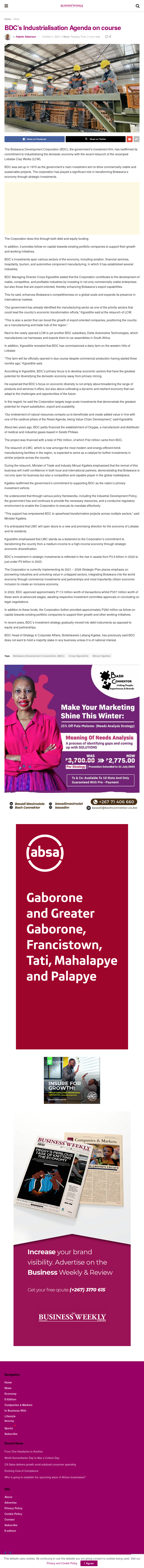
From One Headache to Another (23, 1451)
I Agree (89, 1563)
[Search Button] (138, 5)
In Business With (15, 1410)
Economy (10, 1393)
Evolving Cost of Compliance (21, 1471)
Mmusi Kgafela (101, 655)
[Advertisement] (72, 208)
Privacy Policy (13, 1508)
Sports (8, 1428)
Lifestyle (10, 1416)
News (17, 18)
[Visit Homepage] (72, 5)
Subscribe (10, 1434)
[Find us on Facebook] (5, 1553)
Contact (9, 1519)
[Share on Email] (130, 139)
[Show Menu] (6, 5)
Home (7, 18)
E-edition (10, 1531)
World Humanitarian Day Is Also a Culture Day (31, 1458)
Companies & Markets (18, 1405)
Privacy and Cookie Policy (62, 1563)
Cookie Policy (13, 1514)
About (8, 1497)
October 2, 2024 (51, 36)
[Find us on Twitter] (10, 1553)
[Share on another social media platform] (137, 139)
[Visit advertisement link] (72, 1080)
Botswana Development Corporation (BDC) (38, 655)
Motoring (9, 1420)
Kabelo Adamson (26, 36)
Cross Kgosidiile (78, 655)
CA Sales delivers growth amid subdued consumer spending (40, 1464)
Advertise (10, 1502)
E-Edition (10, 1399)
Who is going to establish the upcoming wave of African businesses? (45, 1477)
